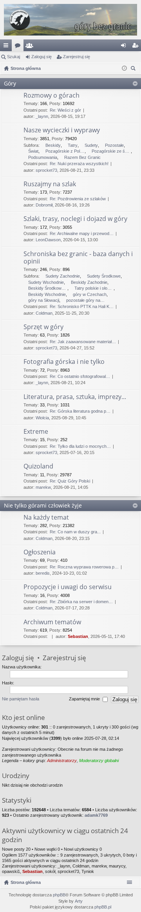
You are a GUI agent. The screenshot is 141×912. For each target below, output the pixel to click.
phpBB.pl (102, 907)
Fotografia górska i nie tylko (64, 362)
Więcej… (7, 47)
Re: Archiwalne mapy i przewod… (82, 233)
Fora (19, 47)
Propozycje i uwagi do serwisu (68, 587)
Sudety (91, 145)
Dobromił (44, 205)
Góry (10, 83)
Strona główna (26, 882)
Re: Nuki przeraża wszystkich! (79, 163)
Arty (79, 901)
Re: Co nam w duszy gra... (75, 531)
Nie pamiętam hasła (20, 699)
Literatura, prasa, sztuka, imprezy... (75, 397)
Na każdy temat (46, 518)
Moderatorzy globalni (99, 760)
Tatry (73, 145)
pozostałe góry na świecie (85, 300)
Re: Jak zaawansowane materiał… (83, 341)
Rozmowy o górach (52, 96)
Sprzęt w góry (43, 327)
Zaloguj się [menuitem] (125, 47)
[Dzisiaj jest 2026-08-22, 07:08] (124, 68)
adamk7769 (96, 815)
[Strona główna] (70, 19)
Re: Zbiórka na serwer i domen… (81, 601)
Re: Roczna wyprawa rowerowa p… (84, 567)
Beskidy (53, 145)
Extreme (36, 432)
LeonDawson (48, 239)
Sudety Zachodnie (62, 276)
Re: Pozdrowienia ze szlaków (78, 198)
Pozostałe (114, 145)
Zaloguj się (41, 56)
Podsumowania (42, 157)
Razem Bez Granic (82, 157)
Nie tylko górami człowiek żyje (43, 505)
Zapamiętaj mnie (85, 699)
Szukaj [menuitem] (134, 69)
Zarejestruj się (76, 56)
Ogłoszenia (40, 552)
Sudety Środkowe (104, 276)
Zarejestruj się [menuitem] (136, 47)
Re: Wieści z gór (65, 110)
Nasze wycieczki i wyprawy (62, 130)
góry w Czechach (90, 294)
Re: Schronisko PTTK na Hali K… (82, 306)
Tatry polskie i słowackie (94, 288)
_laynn (42, 116)
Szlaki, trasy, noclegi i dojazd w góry (75, 219)
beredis (43, 573)
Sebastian (78, 636)
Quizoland (38, 466)
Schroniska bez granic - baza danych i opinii (78, 257)
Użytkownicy (31, 47)
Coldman (44, 313)
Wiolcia (42, 417)
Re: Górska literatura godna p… (80, 411)
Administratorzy (62, 760)
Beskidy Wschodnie (47, 294)
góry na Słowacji (43, 300)
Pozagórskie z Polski (65, 151)
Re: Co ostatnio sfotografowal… (80, 376)
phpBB (59, 894)
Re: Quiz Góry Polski (70, 481)
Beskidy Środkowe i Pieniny (47, 288)
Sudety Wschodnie (46, 282)
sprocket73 (46, 170)
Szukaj (13, 56)
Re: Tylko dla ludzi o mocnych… (80, 446)
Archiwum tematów (52, 622)
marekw (43, 487)
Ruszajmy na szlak (50, 184)
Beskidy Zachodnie (89, 282)
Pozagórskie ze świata (111, 151)
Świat (33, 151)
